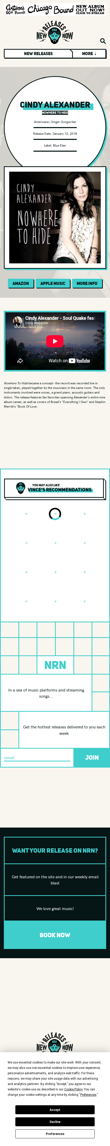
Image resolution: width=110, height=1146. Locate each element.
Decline (55, 1122)
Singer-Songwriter (63, 121)
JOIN (92, 757)
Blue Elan (59, 145)
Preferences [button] (88, 1095)
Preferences (55, 1134)
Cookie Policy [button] (73, 1089)
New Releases (38, 53)
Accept (55, 1110)
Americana (41, 121)
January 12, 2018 (64, 133)
